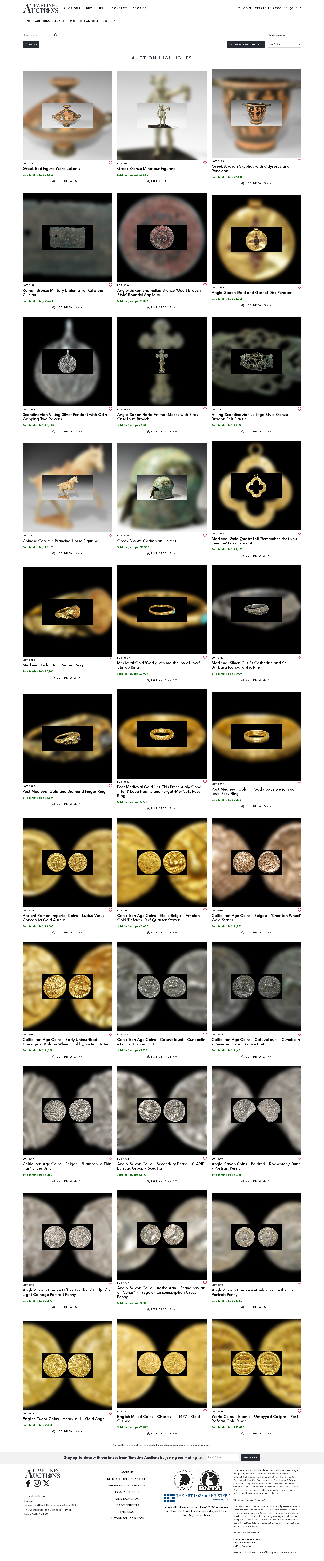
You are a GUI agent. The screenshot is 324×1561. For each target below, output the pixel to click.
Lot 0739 (123, 536)
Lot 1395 (28, 1285)
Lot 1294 (123, 910)
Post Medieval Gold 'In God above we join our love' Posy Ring (254, 791)
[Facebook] (27, 1483)
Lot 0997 (218, 784)
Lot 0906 (29, 660)
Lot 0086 (29, 163)
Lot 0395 (29, 409)
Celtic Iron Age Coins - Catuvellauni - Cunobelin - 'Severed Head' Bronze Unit (256, 1041)
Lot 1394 (218, 1159)
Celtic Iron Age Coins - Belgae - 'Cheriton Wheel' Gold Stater (256, 917)
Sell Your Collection (242, 1546)
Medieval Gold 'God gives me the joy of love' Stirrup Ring (158, 665)
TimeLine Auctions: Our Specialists (127, 1479)
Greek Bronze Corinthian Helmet (147, 541)
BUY (89, 8)
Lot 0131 (28, 285)
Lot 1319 (28, 1159)
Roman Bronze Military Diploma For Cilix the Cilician (63, 292)
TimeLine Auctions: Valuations (127, 1485)
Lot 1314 (123, 1034)
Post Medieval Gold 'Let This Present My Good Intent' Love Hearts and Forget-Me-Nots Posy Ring (159, 791)
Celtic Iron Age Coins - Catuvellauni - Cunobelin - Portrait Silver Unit (161, 1041)
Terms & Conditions (127, 1498)
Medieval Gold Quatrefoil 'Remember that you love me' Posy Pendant (254, 540)
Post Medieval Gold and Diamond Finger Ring (64, 791)
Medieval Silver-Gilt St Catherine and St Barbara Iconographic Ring (249, 665)
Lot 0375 (218, 287)
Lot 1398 (123, 1283)
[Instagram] (37, 1483)
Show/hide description (245, 44)
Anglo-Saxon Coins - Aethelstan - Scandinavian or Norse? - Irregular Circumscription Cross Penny (161, 1292)
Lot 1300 (218, 910)
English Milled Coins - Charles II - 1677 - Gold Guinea (158, 1418)
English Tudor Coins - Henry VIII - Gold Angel (64, 1419)
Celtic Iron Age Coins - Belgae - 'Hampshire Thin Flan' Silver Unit (67, 1166)
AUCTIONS (72, 8)
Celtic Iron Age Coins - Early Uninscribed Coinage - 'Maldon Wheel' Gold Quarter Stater (66, 1041)
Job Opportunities (127, 1505)
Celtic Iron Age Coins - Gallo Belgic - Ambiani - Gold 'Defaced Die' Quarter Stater (160, 917)
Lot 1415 (28, 1414)
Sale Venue (127, 1511)
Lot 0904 (218, 533)
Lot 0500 (218, 409)
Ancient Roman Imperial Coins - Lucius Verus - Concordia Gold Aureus (65, 917)
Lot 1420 (123, 1411)
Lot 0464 (123, 409)
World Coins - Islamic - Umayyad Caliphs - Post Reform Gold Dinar (255, 1418)
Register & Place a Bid (244, 1543)
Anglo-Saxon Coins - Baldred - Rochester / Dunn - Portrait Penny (256, 1166)
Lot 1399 (217, 1285)
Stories (139, 8)
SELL (102, 8)
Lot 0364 (123, 285)
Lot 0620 (29, 536)
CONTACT (119, 8)
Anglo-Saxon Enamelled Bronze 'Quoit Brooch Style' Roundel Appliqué (159, 292)
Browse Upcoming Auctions (246, 1539)
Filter (33, 45)
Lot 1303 (28, 1034)
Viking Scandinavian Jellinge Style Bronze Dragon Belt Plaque (250, 416)
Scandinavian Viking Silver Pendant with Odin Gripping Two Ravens (65, 416)
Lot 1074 (29, 910)
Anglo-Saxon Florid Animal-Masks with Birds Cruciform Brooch (157, 416)
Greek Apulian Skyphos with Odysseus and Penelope (251, 168)
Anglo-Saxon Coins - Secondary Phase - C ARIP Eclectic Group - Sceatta (161, 1166)
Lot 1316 (217, 1034)
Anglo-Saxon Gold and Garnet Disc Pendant (252, 292)
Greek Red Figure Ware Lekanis (51, 168)
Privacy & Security (127, 1492)
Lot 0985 (29, 786)
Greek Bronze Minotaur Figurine (146, 168)
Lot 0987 (123, 782)
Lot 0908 (123, 658)
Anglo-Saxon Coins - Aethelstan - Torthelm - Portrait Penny (253, 1292)
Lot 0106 (123, 163)
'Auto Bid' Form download (127, 1518)
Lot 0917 (218, 658)
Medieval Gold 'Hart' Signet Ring (53, 665)
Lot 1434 (218, 1411)
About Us (127, 1472)
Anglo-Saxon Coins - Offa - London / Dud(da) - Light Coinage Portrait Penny (66, 1292)
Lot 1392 (123, 1159)
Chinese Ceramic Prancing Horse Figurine (60, 541)
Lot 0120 (218, 161)
